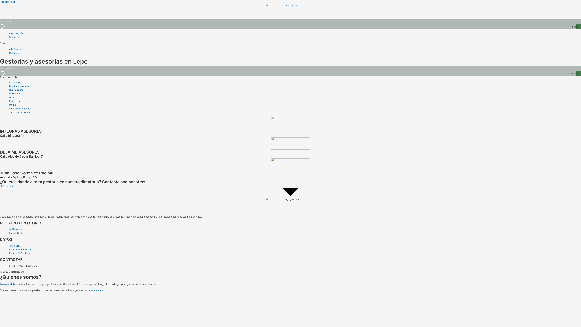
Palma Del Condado (19, 108)
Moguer (13, 104)
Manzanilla (14, 101)
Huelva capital (16, 89)
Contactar (14, 37)
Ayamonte (14, 82)
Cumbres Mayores (19, 86)
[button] (290, 43)
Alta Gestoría (16, 33)
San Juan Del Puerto (20, 112)
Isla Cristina (15, 93)
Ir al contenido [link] (7, 1)
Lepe (11, 97)
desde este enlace (93, 290)
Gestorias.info (7, 284)
